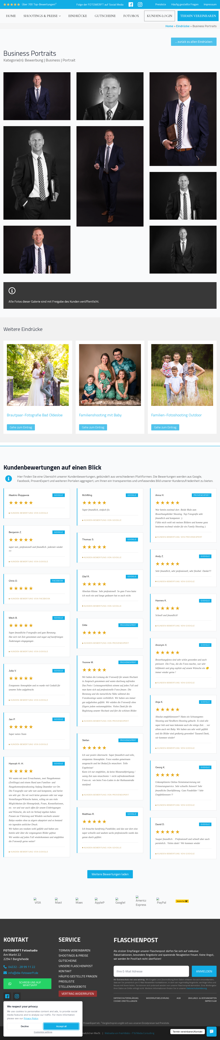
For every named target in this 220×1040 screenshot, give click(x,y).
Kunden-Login (159, 16)
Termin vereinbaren (198, 16)
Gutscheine (105, 16)
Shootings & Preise (41, 16)
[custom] (130, 4)
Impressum (210, 4)
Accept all (61, 1026)
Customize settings (43, 1032)
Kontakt (65, 971)
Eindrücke (77, 16)
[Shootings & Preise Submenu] (60, 16)
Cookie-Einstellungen (125, 1001)
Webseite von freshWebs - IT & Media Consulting (129, 1033)
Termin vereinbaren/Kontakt (187, 1031)
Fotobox (131, 16)
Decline (25, 1026)
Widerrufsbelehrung (157, 998)
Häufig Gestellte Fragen (78, 976)
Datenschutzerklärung (126, 998)
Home (11, 16)
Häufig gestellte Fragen (185, 4)
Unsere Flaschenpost (76, 966)
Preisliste (160, 4)
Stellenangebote (72, 986)
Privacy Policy (31, 1018)
